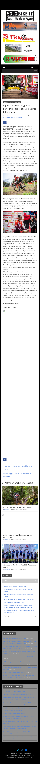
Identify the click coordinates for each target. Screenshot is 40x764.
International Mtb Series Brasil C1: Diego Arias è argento (20, 566)
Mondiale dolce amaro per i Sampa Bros (17, 507)
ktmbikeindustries (18, 115)
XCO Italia (17, 102)
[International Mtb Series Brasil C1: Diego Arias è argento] (20, 545)
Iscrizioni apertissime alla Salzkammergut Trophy (19, 467)
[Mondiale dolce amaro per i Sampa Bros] (20, 487)
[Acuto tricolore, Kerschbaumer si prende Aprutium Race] (20, 515)
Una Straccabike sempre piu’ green (14, 602)
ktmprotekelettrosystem (9, 117)
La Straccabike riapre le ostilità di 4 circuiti (16, 586)
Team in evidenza (8, 102)
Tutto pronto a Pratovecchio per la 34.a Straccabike (19, 599)
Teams (6, 616)
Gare (5, 581)
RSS (17, 753)
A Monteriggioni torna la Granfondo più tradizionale (17, 474)
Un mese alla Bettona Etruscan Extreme (14, 672)
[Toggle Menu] (35, 71)
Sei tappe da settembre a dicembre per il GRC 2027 (18, 657)
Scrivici (21, 753)
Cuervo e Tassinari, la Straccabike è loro (14, 638)
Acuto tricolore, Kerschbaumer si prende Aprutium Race (17, 536)
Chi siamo (12, 753)
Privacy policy (27, 753)
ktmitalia (26, 115)
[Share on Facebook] (5, 122)
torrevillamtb (19, 117)
